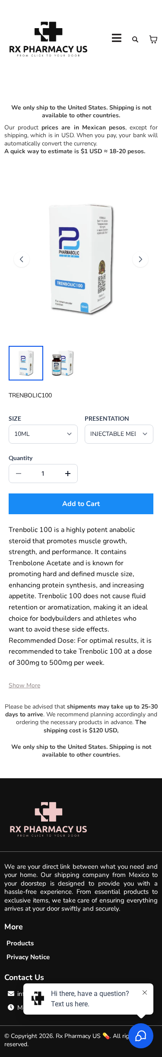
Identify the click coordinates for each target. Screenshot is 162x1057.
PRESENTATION (107, 418)
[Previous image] (21, 259)
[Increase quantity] (67, 473)
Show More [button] (24, 685)
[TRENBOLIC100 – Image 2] (62, 363)
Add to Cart (81, 504)
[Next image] (140, 259)
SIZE (15, 418)
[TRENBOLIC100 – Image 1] (26, 363)
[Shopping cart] (153, 39)
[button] (116, 39)
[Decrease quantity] (18, 473)
